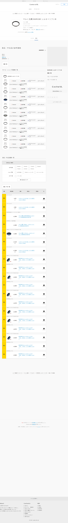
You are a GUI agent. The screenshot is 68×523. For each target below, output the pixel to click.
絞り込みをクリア (24, 179)
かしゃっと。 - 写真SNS (29, 507)
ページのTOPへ (34, 498)
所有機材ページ (35, 422)
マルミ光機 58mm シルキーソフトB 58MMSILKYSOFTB (26, 225)
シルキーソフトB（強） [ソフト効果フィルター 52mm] (27, 208)
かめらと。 (16, 507)
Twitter (39, 505)
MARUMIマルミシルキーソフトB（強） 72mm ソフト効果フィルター (26, 312)
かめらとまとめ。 (28, 511)
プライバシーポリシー (29, 515)
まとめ (32, 38)
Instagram (40, 510)
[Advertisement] (57, 56)
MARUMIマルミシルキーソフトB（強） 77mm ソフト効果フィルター (26, 320)
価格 (36, 38)
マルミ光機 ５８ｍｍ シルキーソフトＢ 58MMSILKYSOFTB (26, 234)
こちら (39, 426)
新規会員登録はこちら (57, 91)
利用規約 (26, 513)
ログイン (57, 4)
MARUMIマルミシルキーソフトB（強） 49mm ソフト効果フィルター (26, 260)
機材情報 (34, 424)
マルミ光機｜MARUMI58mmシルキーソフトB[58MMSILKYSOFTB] (26, 216)
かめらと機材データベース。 (30, 510)
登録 (64, 4)
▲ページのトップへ (57, 101)
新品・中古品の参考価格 (53, 76)
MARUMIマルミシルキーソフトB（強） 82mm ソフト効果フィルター (26, 338)
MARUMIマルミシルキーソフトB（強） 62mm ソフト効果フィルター (26, 294)
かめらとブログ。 (28, 508)
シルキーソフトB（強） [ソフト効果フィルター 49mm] (27, 199)
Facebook (40, 508)
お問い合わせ (27, 516)
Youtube (39, 507)
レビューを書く (31, 32)
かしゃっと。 (14, 509)
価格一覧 (38, 29)
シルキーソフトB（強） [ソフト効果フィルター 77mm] (27, 242)
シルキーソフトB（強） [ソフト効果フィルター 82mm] (27, 251)
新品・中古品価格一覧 (52, 79)
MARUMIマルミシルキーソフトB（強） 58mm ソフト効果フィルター (26, 277)
